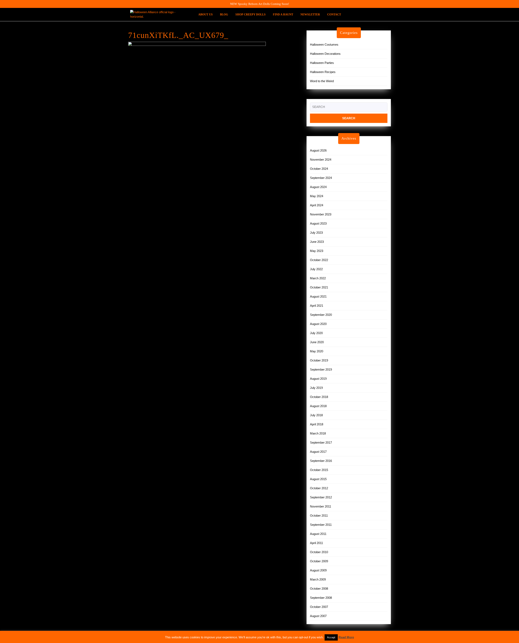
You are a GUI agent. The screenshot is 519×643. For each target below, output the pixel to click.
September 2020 (321, 314)
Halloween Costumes (324, 44)
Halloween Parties (322, 63)
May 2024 (316, 196)
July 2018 (316, 415)
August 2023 (318, 223)
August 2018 (318, 406)
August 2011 (318, 533)
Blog (224, 14)
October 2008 (319, 588)
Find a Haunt (283, 14)
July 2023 (316, 232)
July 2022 (316, 269)
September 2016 (321, 460)
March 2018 (318, 433)
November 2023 (320, 214)
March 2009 (318, 579)
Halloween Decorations (325, 53)
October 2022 (319, 260)
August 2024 (318, 187)
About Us (205, 14)
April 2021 (316, 305)
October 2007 (319, 607)
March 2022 (318, 278)
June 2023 (317, 241)
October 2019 (319, 360)
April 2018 (316, 424)
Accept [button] (331, 637)
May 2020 (316, 351)
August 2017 (318, 451)
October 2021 (319, 287)
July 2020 (316, 333)
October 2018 (319, 397)
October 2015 (319, 470)
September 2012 (321, 497)
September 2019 (321, 369)
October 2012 (319, 488)
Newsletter (310, 14)
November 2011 (320, 506)
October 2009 (319, 561)
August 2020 (318, 324)
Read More (346, 637)
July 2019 (316, 387)
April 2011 (316, 543)
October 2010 (319, 552)
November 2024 (320, 159)
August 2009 (318, 570)
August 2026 (318, 150)
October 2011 (319, 515)
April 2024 (316, 205)
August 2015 (318, 479)
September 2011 (321, 524)
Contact (334, 14)
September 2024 (321, 178)
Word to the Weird (322, 81)
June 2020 (317, 342)
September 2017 (321, 442)
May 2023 (316, 251)
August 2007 (318, 616)
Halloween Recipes (323, 72)
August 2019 (318, 378)
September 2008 (321, 597)
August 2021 (318, 296)
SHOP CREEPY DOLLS (250, 14)
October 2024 (319, 168)
